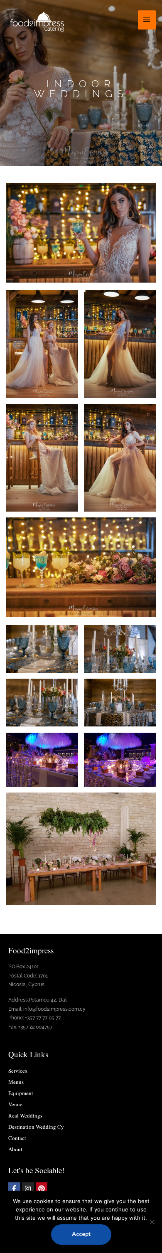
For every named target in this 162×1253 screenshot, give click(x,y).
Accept (81, 1234)
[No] (151, 1222)
